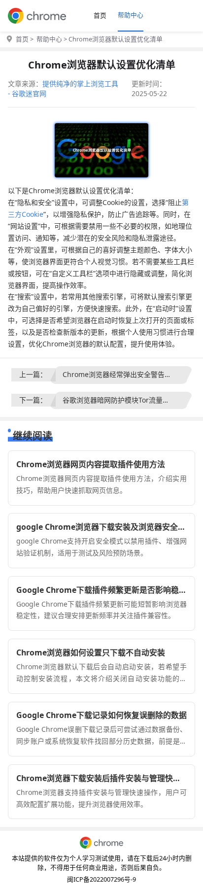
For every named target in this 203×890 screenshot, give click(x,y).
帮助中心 (130, 14)
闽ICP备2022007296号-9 (101, 879)
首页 (100, 15)
